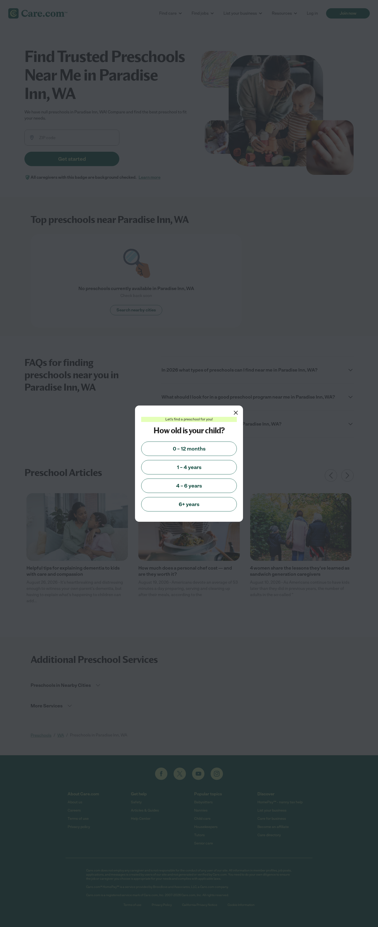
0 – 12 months (189, 449)
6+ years (189, 504)
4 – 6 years (189, 486)
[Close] (236, 413)
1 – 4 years (189, 467)
